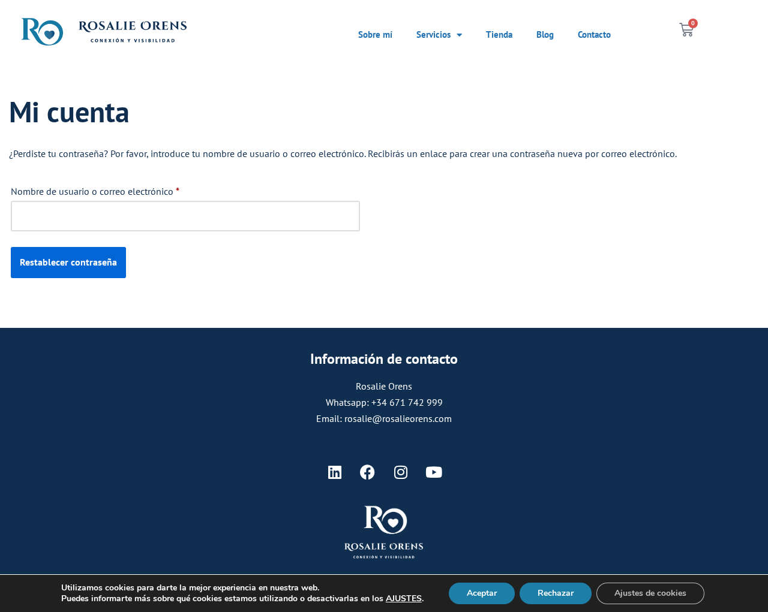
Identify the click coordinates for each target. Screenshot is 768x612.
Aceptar (482, 593)
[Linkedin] (335, 472)
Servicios (433, 34)
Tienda (499, 34)
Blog (545, 34)
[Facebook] (368, 472)
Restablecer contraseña (68, 262)
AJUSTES (404, 598)
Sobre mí (375, 34)
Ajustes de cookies (650, 593)
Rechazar (556, 593)
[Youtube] (434, 472)
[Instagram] (401, 472)
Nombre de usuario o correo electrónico (95, 189)
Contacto (594, 34)
